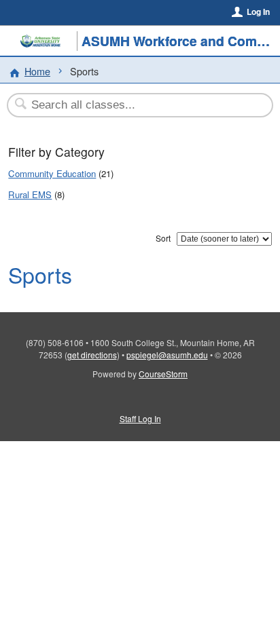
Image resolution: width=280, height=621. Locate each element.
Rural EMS (30, 194)
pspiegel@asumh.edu (167, 354)
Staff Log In (140, 418)
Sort (163, 238)
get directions (92, 354)
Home (37, 71)
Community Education (52, 173)
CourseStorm (163, 373)
